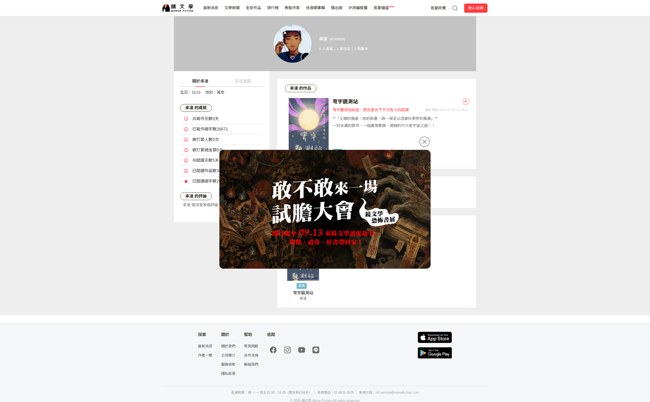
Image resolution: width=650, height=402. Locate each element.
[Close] (424, 142)
